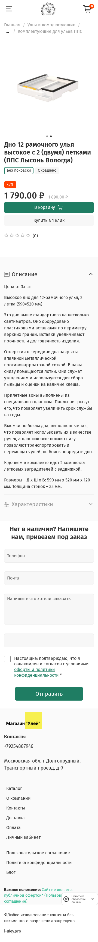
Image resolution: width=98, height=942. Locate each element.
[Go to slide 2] (51, 136)
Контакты (15, 808)
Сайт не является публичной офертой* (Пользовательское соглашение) (41, 895)
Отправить (49, 694)
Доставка (15, 817)
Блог (11, 872)
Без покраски (19, 170)
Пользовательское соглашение (38, 852)
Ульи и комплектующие (51, 24)
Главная (12, 24)
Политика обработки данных (78, 898)
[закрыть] (92, 898)
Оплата (13, 827)
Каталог (14, 788)
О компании (18, 798)
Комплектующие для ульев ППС (50, 31)
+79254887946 (18, 746)
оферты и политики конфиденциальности (36, 672)
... (7, 31)
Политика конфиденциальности (39, 862)
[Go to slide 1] (47, 136)
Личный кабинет (23, 837)
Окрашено (47, 170)
